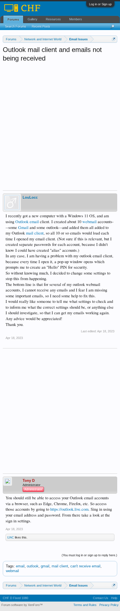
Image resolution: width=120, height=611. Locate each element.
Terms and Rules (85, 605)
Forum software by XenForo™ (22, 605)
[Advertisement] (60, 125)
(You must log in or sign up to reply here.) (89, 555)
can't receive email (85, 566)
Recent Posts (41, 26)
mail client (35, 233)
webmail (89, 221)
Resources (53, 19)
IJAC (10, 537)
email (34, 221)
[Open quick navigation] (114, 39)
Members (75, 19)
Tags (10, 566)
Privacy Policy (109, 605)
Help (114, 598)
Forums (13, 19)
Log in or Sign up (100, 4)
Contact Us (100, 598)
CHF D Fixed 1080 (15, 598)
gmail (45, 566)
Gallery (32, 19)
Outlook (21, 221)
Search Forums (15, 26)
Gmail (23, 227)
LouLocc (30, 197)
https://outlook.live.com (69, 509)
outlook (33, 566)
